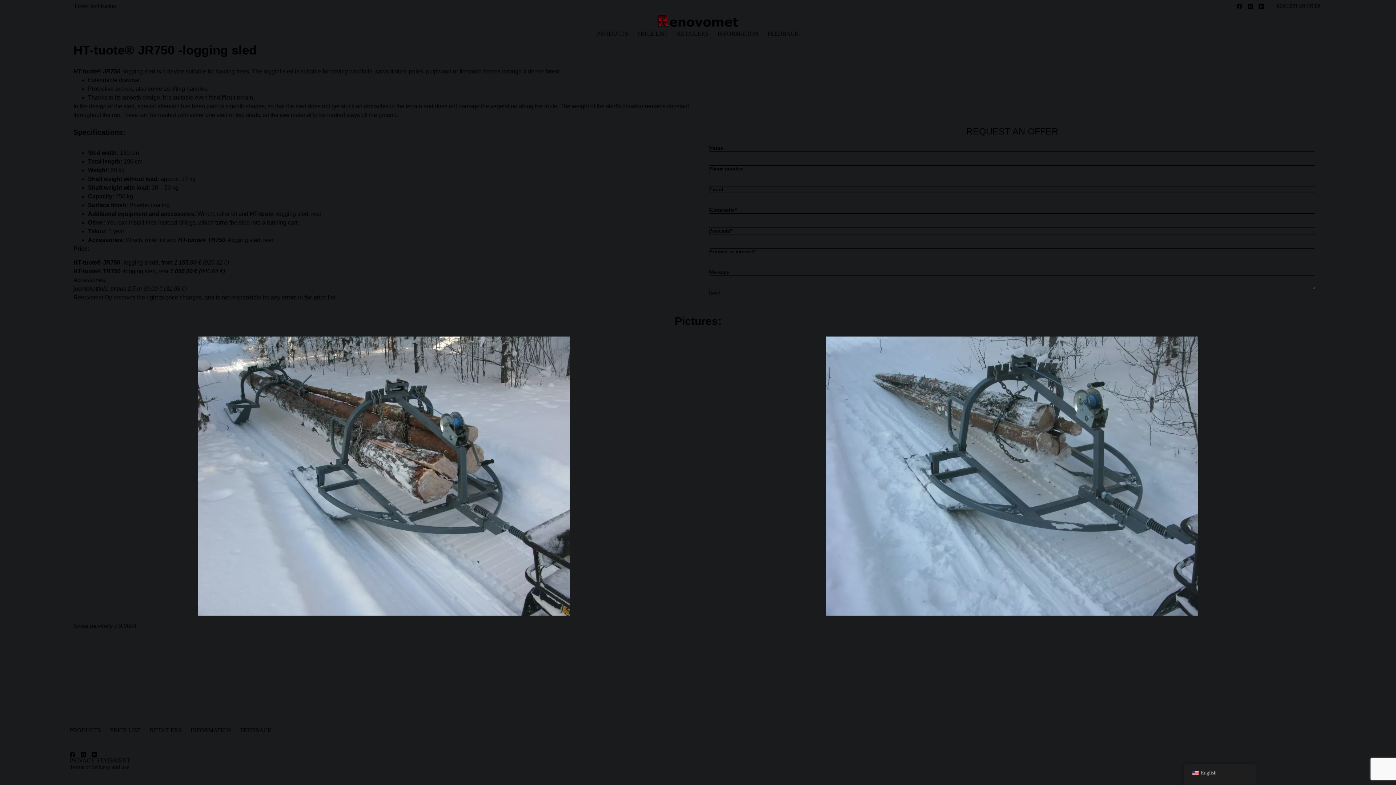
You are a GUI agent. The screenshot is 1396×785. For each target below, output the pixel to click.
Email (716, 189)
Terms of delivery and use (99, 767)
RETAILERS (693, 34)
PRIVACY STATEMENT (100, 760)
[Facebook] (1239, 6)
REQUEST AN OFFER (1299, 6)
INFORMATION (738, 34)
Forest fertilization (95, 6)
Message (719, 272)
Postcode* (721, 231)
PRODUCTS (612, 34)
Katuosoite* (723, 210)
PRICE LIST (652, 34)
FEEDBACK (783, 34)
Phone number (726, 169)
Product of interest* (732, 251)
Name (716, 148)
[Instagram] (1250, 6)
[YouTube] (1261, 6)
